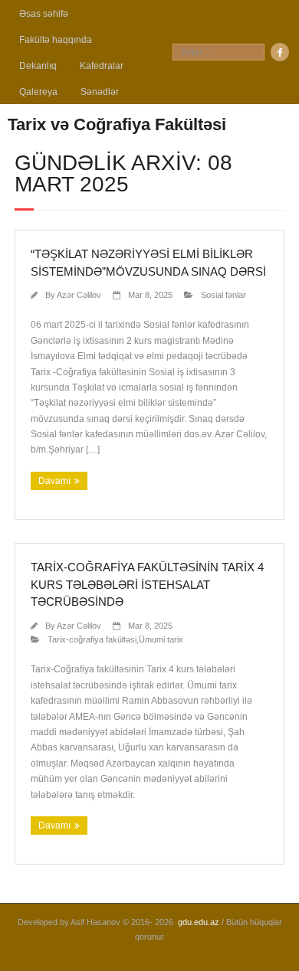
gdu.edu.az (198, 922)
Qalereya (38, 92)
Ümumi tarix (161, 639)
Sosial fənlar (223, 294)
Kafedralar (101, 65)
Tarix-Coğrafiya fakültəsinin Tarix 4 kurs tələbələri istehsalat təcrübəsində (147, 584)
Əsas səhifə (43, 13)
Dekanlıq (38, 65)
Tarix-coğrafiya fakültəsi (92, 639)
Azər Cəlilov (79, 294)
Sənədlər (99, 92)
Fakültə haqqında (55, 39)
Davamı (54, 481)
